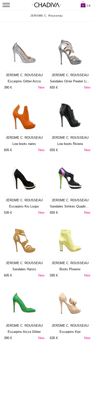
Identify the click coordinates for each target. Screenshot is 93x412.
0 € (86, 5)
